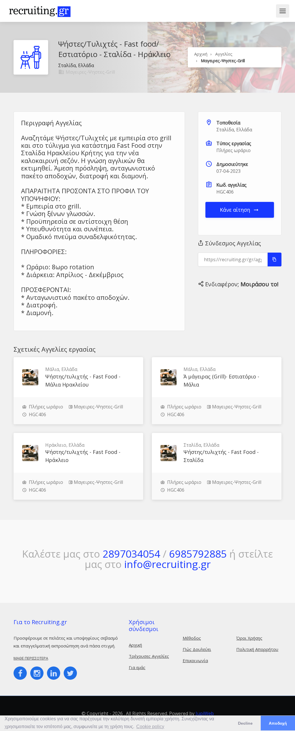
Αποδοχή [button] (278, 723)
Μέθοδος (192, 638)
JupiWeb (205, 713)
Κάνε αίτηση (235, 209)
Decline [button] (245, 723)
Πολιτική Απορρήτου (257, 649)
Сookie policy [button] (150, 726)
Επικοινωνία (195, 660)
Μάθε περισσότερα (31, 658)
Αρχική (200, 54)
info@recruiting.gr (167, 564)
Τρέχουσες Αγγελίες (149, 656)
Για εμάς (137, 667)
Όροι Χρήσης (249, 638)
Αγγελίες (223, 54)
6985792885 (198, 553)
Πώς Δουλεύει (197, 649)
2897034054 (131, 553)
